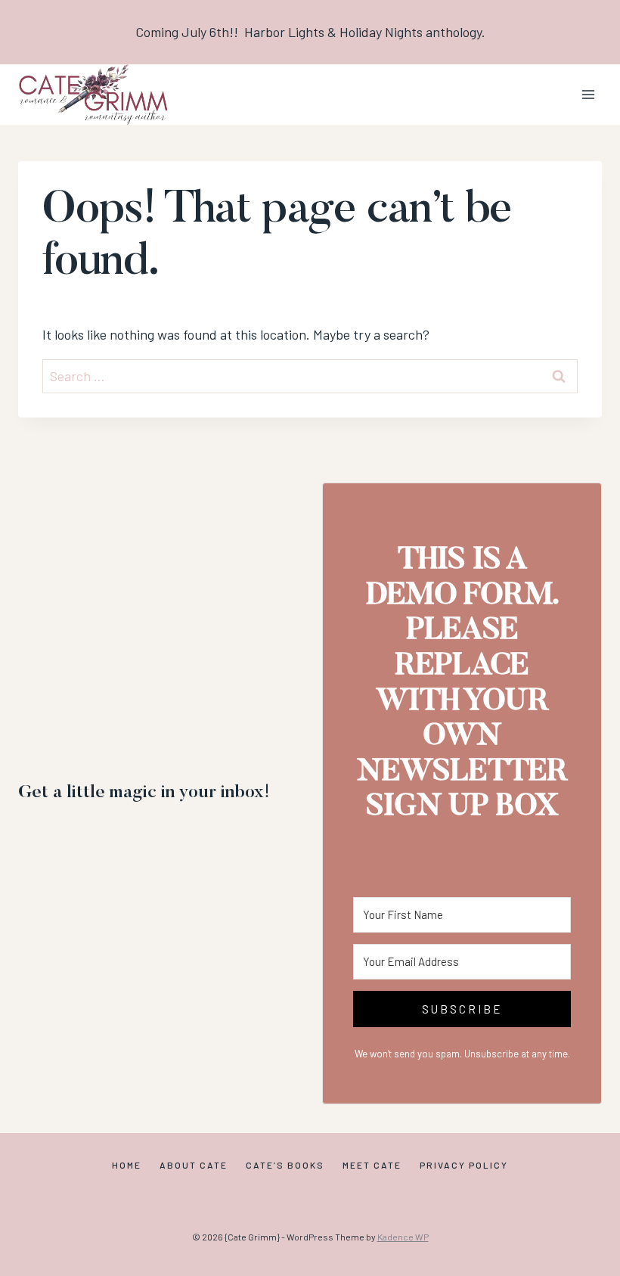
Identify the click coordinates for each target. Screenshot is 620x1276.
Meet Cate (372, 1165)
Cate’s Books (285, 1165)
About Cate (194, 1165)
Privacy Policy (464, 1165)
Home (126, 1165)
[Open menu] (588, 94)
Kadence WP (403, 1236)
